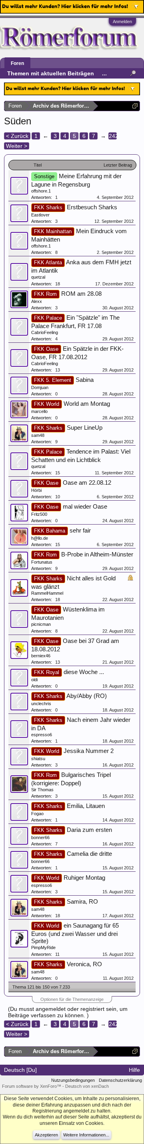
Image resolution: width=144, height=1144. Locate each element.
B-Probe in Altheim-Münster (97, 554)
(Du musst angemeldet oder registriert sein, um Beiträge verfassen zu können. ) (68, 1012)
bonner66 (40, 837)
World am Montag (87, 404)
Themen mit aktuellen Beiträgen (50, 73)
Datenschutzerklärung (120, 1080)
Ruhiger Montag (84, 878)
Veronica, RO (84, 964)
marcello (39, 411)
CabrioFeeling (44, 332)
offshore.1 (41, 191)
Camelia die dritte (89, 854)
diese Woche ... (84, 672)
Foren (17, 63)
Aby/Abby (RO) (86, 696)
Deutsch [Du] (20, 1070)
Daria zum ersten (89, 830)
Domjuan (39, 387)
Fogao (37, 813)
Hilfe (134, 1070)
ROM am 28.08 (81, 294)
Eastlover (40, 214)
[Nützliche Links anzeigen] (135, 105)
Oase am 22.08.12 (87, 483)
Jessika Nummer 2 (89, 751)
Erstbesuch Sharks (92, 207)
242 (113, 136)
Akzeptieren (46, 1134)
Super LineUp (84, 428)
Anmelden (122, 21)
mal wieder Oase (85, 506)
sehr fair (80, 530)
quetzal (38, 277)
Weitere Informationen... (86, 1134)
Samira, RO (82, 901)
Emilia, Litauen (86, 806)
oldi (34, 679)
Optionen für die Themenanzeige (72, 999)
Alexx (36, 301)
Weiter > (16, 146)
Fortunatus (41, 562)
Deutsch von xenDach (87, 1086)
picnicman (41, 624)
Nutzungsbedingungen (73, 1080)
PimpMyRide (43, 947)
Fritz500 (39, 514)
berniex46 (40, 655)
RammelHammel (47, 593)
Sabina (85, 380)
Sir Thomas (42, 789)
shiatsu (38, 758)
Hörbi (36, 490)
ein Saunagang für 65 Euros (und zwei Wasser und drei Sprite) (75, 933)
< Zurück (17, 136)
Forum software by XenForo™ (32, 1086)
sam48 (37, 435)
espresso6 (41, 734)
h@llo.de (39, 538)
